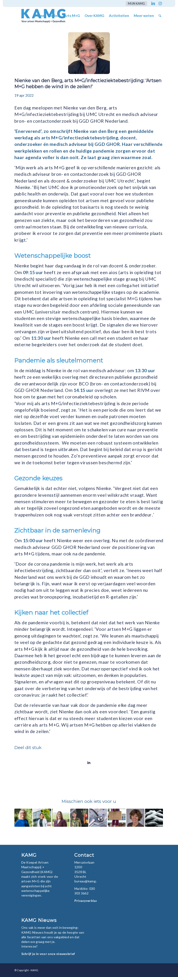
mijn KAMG (136, 3)
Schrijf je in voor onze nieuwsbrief (48, 954)
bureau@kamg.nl (86, 881)
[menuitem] (135, 3)
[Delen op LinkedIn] (89, 762)
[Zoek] (160, 15)
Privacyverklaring (88, 901)
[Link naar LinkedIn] (153, 3)
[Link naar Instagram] (160, 3)
